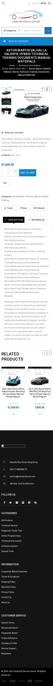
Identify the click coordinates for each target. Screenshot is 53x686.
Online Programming (11, 536)
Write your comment (14, 132)
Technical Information (29, 65)
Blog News (6, 653)
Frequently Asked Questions (14, 571)
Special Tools (7, 551)
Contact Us (6, 597)
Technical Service (9, 525)
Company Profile (9, 643)
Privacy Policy (7, 592)
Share (24, 208)
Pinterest (40, 208)
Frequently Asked (9, 633)
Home (12, 65)
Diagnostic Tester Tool (11, 531)
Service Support (8, 648)
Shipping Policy (8, 582)
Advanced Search (9, 628)
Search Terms (7, 623)
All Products (7, 520)
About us (5, 602)
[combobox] (11, 30)
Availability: (6, 155)
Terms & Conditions (10, 577)
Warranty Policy (8, 587)
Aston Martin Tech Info (14, 68)
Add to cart (27, 172)
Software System (9, 546)
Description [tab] (15, 220)
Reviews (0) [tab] (38, 220)
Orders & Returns (9, 638)
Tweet (10, 208)
